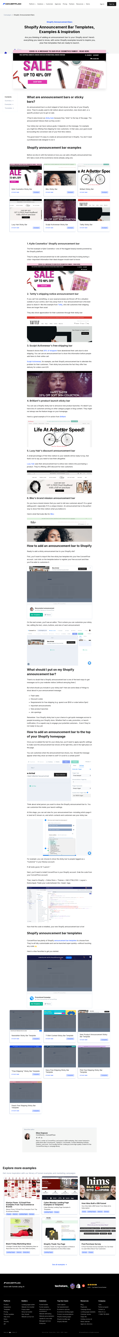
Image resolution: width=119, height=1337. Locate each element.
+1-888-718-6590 (103, 1314)
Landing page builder (28, 1304)
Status (65, 1332)
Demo (88, 4)
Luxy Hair (30, 464)
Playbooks (84, 1307)
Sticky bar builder (27, 1312)
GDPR (62, 1332)
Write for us (102, 1312)
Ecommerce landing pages (65, 1312)
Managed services (45, 1321)
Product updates (9, 1314)
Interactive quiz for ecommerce (45, 1310)
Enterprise (42, 1323)
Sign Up (111, 4)
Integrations (7, 1307)
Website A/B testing (45, 1313)
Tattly (60, 305)
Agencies (58, 4)
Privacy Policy (52, 1332)
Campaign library (86, 1309)
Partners (71, 4)
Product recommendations (65, 1314)
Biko (52, 514)
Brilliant (63, 417)
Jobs (99, 1304)
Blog (82, 1304)
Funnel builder (43, 1304)
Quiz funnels (25, 1314)
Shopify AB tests (62, 1321)
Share (49, 615)
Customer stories (86, 1314)
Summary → (9, 101)
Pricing (65, 4)
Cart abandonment (63, 1307)
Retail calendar (85, 1321)
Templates (7, 1309)
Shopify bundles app (63, 1319)
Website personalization (46, 1316)
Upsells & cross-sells (45, 1318)
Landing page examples (88, 1312)
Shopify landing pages (64, 1316)
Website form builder (28, 1307)
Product (6, 1304)
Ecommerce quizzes (63, 1309)
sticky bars (49, 118)
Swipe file (84, 1316)
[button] (32, 4)
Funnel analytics (44, 1307)
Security (6, 1321)
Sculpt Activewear (34, 361)
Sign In (102, 4)
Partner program (103, 1307)
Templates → (9, 108)
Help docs (7, 1316)
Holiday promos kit (86, 1319)
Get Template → (36, 615)
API (5, 1324)
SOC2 (58, 1332)
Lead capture (61, 1304)
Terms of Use (45, 1332)
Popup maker (26, 1309)
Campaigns (7, 15)
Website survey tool (28, 1316)
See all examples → (59, 1265)
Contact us (101, 1309)
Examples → (9, 104)
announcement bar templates (65, 940)
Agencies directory (86, 1324)
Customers (49, 4)
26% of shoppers (50, 351)
